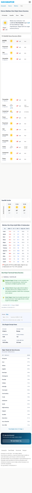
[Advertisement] (16, 79)
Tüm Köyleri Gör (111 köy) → (16, 429)
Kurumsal (18, 450)
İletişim (25, 450)
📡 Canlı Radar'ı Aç (16, 441)
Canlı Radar (11, 450)
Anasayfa (4, 450)
